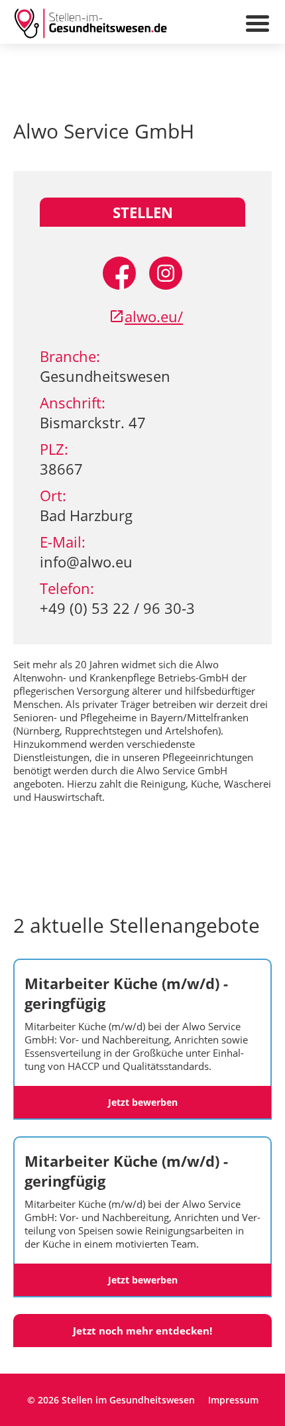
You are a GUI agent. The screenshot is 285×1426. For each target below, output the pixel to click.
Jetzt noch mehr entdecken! (142, 1330)
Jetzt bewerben (143, 1102)
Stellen (143, 212)
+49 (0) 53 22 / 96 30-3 (117, 608)
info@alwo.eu (86, 561)
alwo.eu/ (154, 316)
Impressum (233, 1400)
